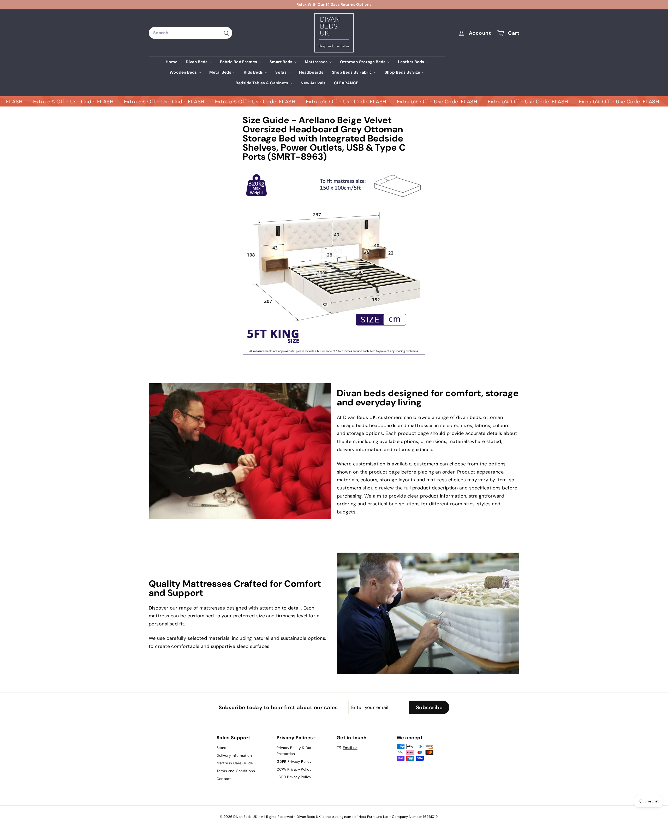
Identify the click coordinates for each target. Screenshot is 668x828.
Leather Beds (411, 61)
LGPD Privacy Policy (294, 777)
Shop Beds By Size (403, 72)
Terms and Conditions (236, 770)
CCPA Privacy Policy (294, 769)
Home (171, 61)
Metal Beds (220, 72)
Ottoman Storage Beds (363, 61)
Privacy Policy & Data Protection (295, 751)
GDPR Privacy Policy (294, 761)
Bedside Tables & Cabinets (262, 83)
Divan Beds (197, 61)
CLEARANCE (346, 83)
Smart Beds (281, 61)
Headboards (311, 72)
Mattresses (316, 61)
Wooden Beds (184, 72)
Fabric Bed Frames (239, 61)
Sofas (281, 72)
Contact (224, 778)
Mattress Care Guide (235, 763)
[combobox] (190, 33)
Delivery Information (234, 755)
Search (223, 748)
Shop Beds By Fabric (352, 72)
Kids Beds (254, 72)
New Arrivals (313, 83)
